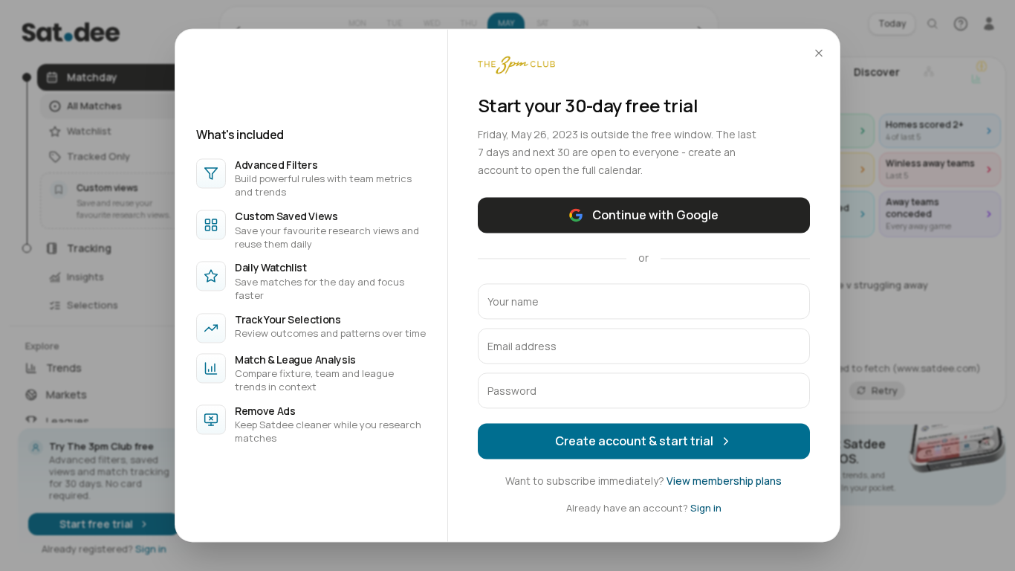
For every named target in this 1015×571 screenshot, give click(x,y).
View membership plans (724, 481)
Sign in (705, 507)
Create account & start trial (634, 441)
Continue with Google (655, 215)
